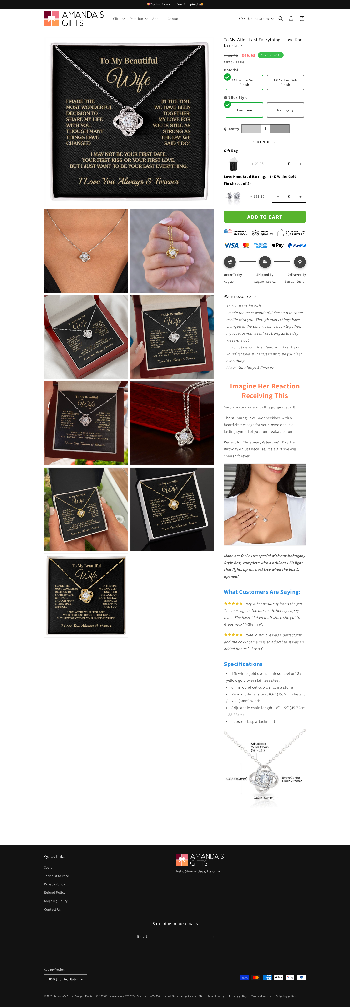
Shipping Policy (56, 901)
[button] (118, 19)
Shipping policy (286, 996)
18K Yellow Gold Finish (285, 82)
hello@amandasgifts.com (198, 871)
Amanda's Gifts (63, 996)
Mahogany (285, 110)
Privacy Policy (54, 884)
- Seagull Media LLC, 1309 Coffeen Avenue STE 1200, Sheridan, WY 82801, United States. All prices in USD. (138, 996)
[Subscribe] (212, 936)
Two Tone (244, 110)
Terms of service (261, 996)
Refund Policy (54, 892)
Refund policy (216, 996)
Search (49, 867)
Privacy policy (238, 996)
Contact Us (52, 909)
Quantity (231, 128)
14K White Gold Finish (244, 82)
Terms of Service (56, 876)
